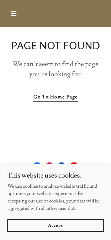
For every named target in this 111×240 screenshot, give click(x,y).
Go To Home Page (55, 97)
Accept (55, 225)
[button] (18, 13)
